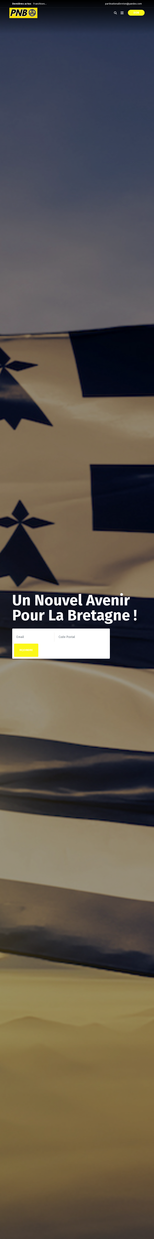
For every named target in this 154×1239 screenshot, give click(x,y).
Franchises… (40, 3)
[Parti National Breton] (23, 13)
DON (136, 12)
